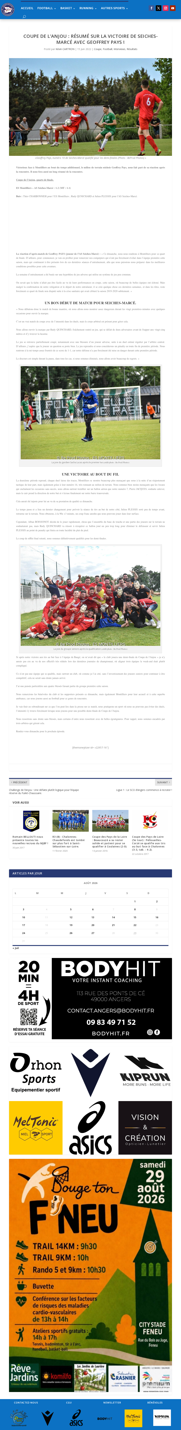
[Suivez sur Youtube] (173, 8)
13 (92, 917)
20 (92, 925)
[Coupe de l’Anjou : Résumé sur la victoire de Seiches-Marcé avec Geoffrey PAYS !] (90, 107)
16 (156, 917)
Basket (66, 8)
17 (23, 925)
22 (134, 925)
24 (23, 933)
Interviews (119, 49)
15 (134, 917)
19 (70, 925)
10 (23, 917)
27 (92, 933)
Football (45, 8)
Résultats (132, 49)
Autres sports (113, 8)
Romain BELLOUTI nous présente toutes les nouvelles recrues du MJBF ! (30, 840)
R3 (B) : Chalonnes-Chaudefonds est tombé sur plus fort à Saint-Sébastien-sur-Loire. (68, 841)
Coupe (97, 49)
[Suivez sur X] (158, 8)
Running (86, 8)
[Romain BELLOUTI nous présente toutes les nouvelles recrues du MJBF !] (31, 821)
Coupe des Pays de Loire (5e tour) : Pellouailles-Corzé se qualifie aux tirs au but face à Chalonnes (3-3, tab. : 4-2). (148, 843)
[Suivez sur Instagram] (165, 8)
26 (70, 933)
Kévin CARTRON (65, 49)
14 (113, 917)
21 (113, 925)
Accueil (27, 8)
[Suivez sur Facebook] (151, 8)
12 (70, 917)
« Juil (16, 948)
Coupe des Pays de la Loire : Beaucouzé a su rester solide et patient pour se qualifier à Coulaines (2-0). (109, 841)
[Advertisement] (90, 227)
